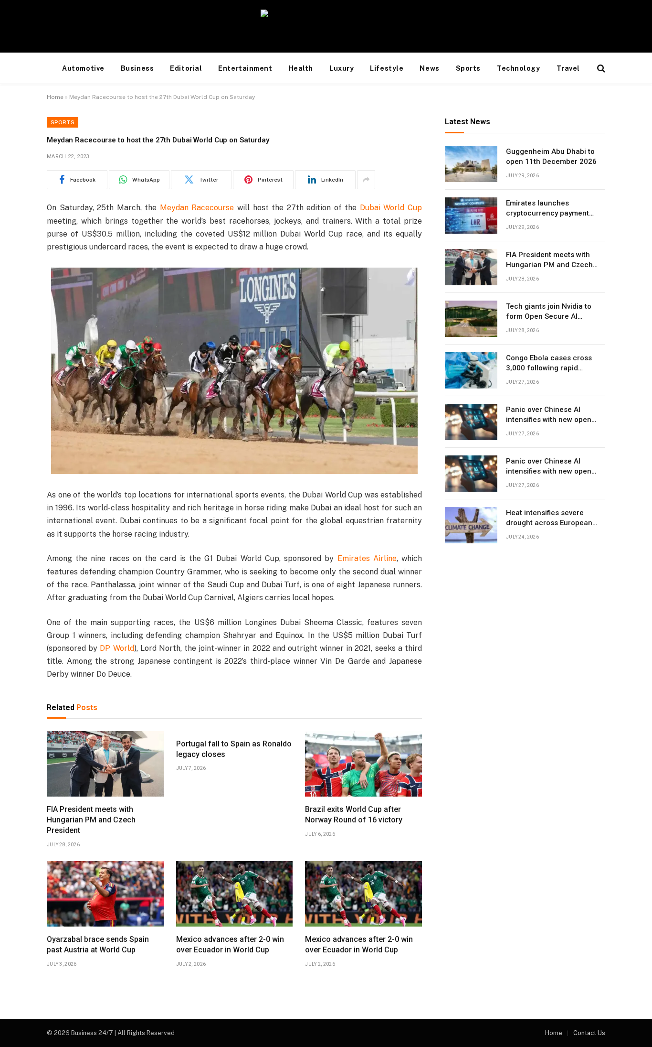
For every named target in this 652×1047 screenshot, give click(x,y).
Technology (518, 68)
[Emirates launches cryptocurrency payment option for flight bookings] (471, 215)
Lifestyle (386, 68)
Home (55, 97)
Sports (468, 68)
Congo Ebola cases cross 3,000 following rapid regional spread (549, 364)
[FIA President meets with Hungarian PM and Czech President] (105, 764)
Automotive (83, 68)
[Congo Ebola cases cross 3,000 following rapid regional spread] (471, 370)
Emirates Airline (367, 558)
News (429, 68)
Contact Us (589, 1032)
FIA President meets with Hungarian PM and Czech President (91, 820)
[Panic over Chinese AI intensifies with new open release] (471, 422)
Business (137, 68)
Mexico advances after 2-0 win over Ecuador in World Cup (230, 944)
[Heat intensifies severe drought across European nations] (471, 525)
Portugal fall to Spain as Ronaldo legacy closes (234, 749)
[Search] (600, 68)
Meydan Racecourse (197, 207)
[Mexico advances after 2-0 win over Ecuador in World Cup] (234, 894)
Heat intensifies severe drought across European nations (549, 518)
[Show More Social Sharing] (366, 179)
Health (301, 68)
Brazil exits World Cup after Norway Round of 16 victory (353, 814)
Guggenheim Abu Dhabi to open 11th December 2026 (551, 156)
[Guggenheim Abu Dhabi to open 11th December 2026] (471, 164)
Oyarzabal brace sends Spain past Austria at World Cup (98, 944)
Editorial (186, 68)
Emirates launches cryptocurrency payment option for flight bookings (549, 209)
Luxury (341, 68)
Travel (568, 68)
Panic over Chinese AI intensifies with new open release (548, 415)
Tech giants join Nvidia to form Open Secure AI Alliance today (548, 312)
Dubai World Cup (391, 207)
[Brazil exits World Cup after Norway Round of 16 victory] (363, 764)
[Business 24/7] (326, 26)
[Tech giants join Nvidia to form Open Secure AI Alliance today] (471, 319)
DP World (117, 648)
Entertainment (245, 68)
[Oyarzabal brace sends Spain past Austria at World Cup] (105, 894)
